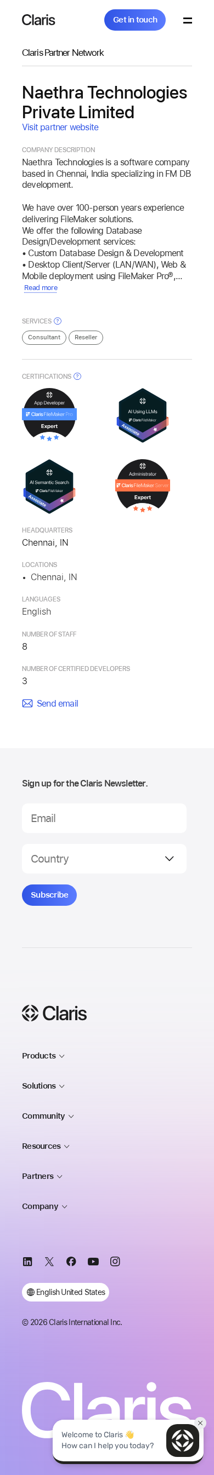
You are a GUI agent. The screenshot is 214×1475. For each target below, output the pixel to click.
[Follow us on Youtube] (93, 1263)
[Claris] (38, 19)
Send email (57, 703)
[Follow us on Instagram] (115, 1263)
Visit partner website (60, 127)
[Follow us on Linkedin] (27, 1263)
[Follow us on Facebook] (71, 1263)
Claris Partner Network (63, 52)
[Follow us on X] (49, 1263)
